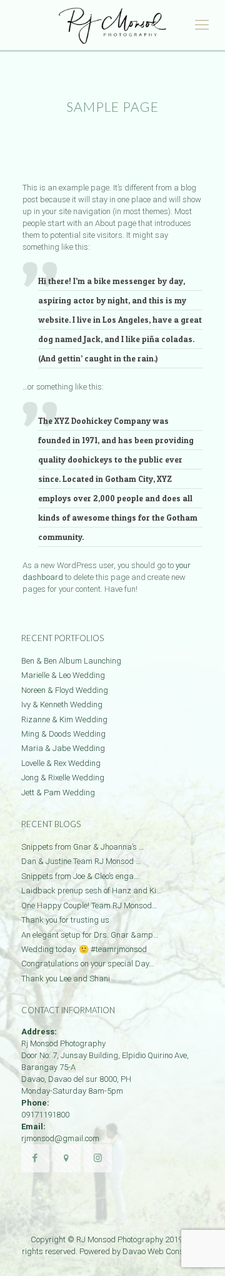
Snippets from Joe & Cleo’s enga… (80, 876)
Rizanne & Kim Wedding (64, 719)
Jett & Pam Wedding (58, 792)
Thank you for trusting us (65, 920)
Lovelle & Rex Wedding (61, 763)
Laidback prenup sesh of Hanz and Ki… (91, 890)
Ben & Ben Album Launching (71, 660)
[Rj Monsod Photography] (112, 25)
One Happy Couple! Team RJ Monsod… (89, 905)
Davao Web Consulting (163, 1251)
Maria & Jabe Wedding (63, 748)
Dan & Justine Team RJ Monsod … (81, 861)
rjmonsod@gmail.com (60, 1138)
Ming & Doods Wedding (63, 734)
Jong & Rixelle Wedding (62, 777)
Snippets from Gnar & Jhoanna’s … (82, 846)
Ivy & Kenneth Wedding (61, 704)
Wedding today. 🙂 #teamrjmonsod (84, 949)
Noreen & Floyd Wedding (64, 690)
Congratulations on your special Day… (87, 963)
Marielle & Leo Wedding (63, 675)
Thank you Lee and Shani (65, 978)
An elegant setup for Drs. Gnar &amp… (89, 935)
